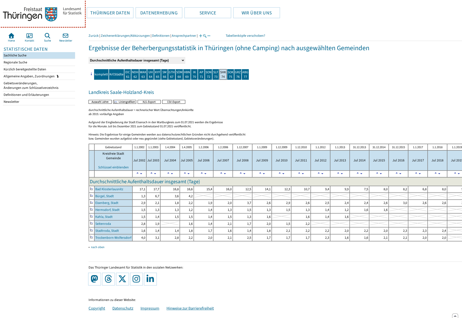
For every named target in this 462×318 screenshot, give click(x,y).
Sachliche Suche (14, 55)
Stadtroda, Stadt (107, 230)
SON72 (208, 74)
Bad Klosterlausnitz (109, 189)
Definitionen (161, 35)
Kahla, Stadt (104, 216)
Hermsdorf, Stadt (107, 210)
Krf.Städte (116, 74)
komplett (101, 74)
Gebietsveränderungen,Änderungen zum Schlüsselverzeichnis (30, 85)
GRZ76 (238, 74)
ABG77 (245, 74)
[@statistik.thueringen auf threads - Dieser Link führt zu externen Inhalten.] (109, 279)
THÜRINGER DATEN (108, 13)
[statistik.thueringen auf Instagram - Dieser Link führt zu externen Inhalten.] (137, 279)
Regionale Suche (15, 62)
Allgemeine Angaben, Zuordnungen (29, 76)
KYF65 (157, 74)
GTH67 (172, 74)
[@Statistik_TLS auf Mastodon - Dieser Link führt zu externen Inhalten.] (96, 279)
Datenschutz (122, 308)
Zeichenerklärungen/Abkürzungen (125, 35)
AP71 (201, 74)
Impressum (150, 308)
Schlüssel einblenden (113, 167)
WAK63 (143, 74)
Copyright (97, 308)
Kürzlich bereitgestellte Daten (24, 69)
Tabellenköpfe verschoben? (245, 35)
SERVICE (200, 13)
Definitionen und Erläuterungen (26, 94)
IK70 (194, 74)
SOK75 (230, 74)
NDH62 (135, 74)
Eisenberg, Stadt (106, 203)
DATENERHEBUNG (156, 13)
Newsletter (11, 101)
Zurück (94, 35)
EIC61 (127, 74)
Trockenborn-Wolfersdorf (113, 237)
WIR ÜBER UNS (252, 13)
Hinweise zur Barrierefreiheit (190, 308)
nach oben (97, 247)
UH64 (150, 74)
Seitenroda (103, 223)
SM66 (164, 74)
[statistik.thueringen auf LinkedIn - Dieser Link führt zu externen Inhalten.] (151, 279)
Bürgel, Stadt (104, 196)
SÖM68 (179, 74)
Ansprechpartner (184, 35)
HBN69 (187, 74)
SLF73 (215, 74)
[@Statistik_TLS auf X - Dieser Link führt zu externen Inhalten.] (123, 279)
